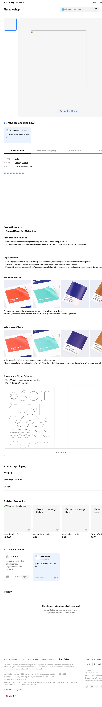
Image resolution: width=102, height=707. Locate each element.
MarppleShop (9, 2)
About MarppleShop (30, 659)
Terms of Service (47, 659)
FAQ (88, 664)
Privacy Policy (63, 659)
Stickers (25, 163)
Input (25, 577)
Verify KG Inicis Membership (26, 684)
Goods (17, 163)
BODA (17, 159)
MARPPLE (20, 2)
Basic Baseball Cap (12, 534)
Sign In (95, 2)
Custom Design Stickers (43, 534)
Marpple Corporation (12, 659)
